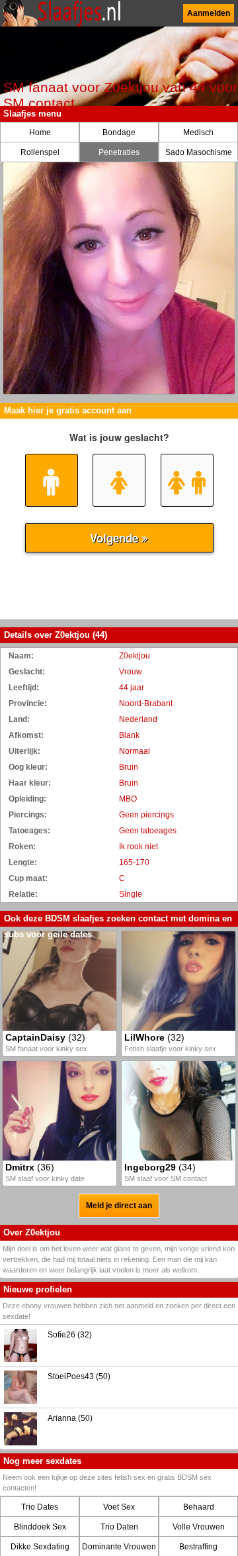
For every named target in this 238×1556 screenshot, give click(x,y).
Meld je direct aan (119, 1205)
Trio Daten (119, 1526)
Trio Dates (39, 1507)
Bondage (119, 132)
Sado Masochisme (198, 152)
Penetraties (119, 152)
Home (40, 132)
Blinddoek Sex (40, 1526)
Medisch (198, 132)
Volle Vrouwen (199, 1526)
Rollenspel (40, 152)
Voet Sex (119, 1507)
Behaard (198, 1507)
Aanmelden (208, 13)
